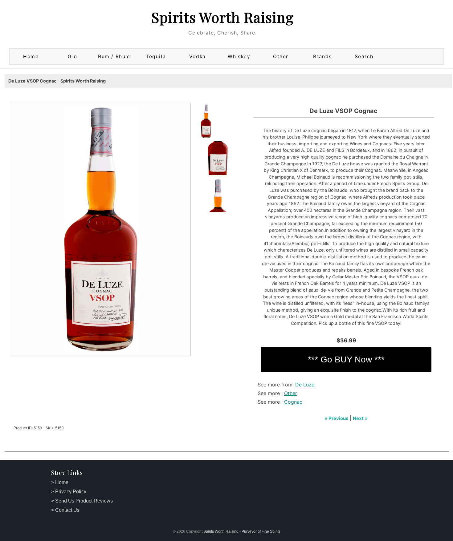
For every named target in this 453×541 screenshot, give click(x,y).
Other (280, 56)
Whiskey (239, 56)
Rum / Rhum (114, 56)
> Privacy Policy (68, 491)
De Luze (304, 385)
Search (364, 56)
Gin (72, 56)
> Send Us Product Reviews (82, 500)
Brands (322, 56)
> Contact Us (65, 510)
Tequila (156, 56)
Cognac (293, 402)
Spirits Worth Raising (222, 16)
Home (31, 56)
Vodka (197, 56)
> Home (59, 482)
